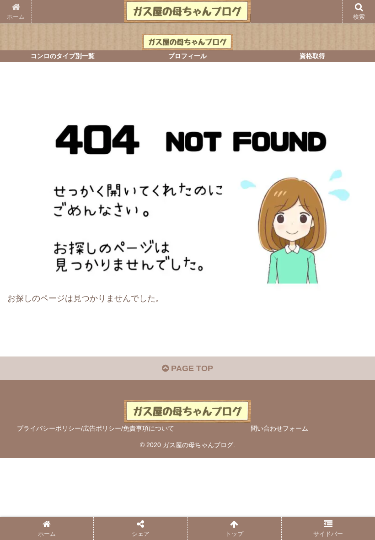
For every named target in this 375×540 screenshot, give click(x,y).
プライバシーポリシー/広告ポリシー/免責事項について (95, 428)
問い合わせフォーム (279, 428)
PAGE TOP (191, 368)
